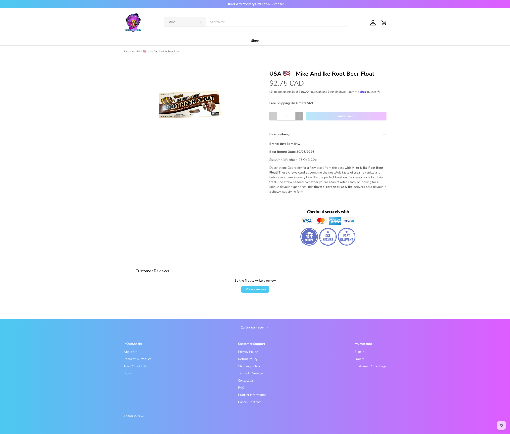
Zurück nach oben (253, 327)
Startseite (128, 51)
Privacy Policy (248, 352)
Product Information (252, 395)
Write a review (255, 289)
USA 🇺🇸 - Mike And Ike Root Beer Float (158, 51)
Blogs (128, 373)
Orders (360, 359)
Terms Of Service (250, 373)
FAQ (241, 388)
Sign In (359, 352)
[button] (384, 22)
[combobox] (256, 22)
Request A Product (137, 359)
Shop (255, 40)
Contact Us (246, 380)
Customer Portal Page (370, 366)
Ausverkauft (346, 116)
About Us (130, 352)
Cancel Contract (249, 402)
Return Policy (247, 359)
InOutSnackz (139, 416)
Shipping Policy (249, 366)
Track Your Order (136, 366)
